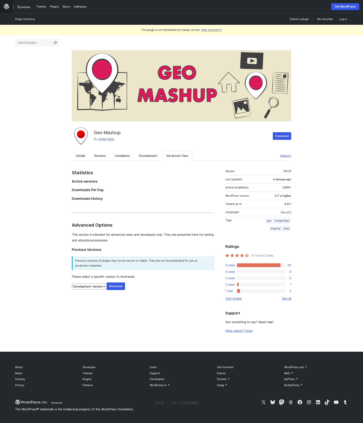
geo (269, 220)
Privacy (19, 385)
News (18, 373)
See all (286, 298)
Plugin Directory (25, 19)
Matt (288, 373)
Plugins (86, 379)
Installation (122, 156)
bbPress (291, 379)
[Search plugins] (55, 42)
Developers (157, 379)
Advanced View (177, 156)
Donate (223, 379)
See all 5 (286, 212)
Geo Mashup (107, 132)
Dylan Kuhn (106, 139)
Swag (222, 385)
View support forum (239, 331)
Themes (87, 373)
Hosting (20, 379)
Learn (153, 367)
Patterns (87, 385)
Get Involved (225, 367)
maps (286, 228)
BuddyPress (293, 385)
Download (282, 136)
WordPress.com (295, 367)
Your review (233, 298)
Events (221, 373)
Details (80, 156)
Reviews (100, 156)
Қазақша (56, 402)
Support (285, 156)
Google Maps (282, 220)
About (19, 367)
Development (148, 156)
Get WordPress (345, 6)
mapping (275, 228)
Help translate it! (211, 29)
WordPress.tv (160, 385)
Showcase (88, 367)
